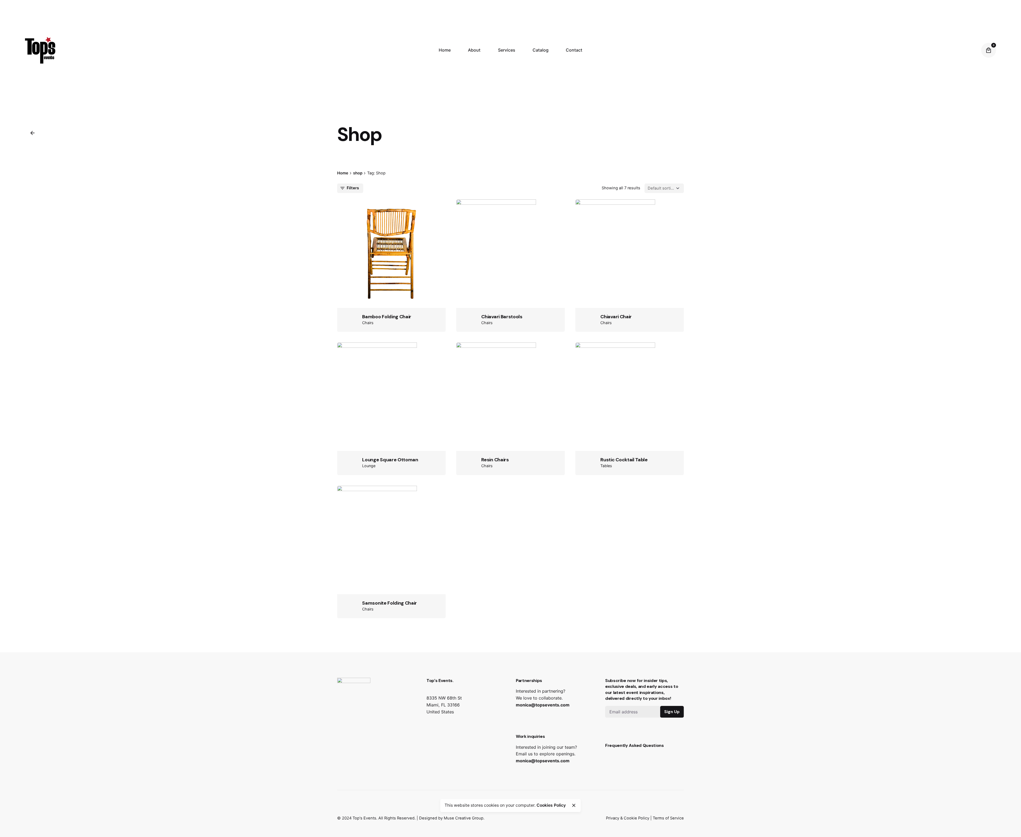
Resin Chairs (495, 460)
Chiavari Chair (616, 316)
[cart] (988, 50)
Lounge (368, 465)
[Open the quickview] (369, 231)
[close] (573, 805)
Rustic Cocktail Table (623, 460)
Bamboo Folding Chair (386, 316)
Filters (353, 188)
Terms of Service (668, 818)
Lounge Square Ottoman (390, 460)
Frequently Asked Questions (634, 745)
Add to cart (391, 281)
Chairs (368, 322)
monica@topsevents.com (543, 705)
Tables (606, 465)
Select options (510, 281)
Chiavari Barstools (501, 316)
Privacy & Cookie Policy (627, 818)
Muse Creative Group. (464, 818)
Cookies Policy (551, 805)
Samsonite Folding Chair (389, 603)
